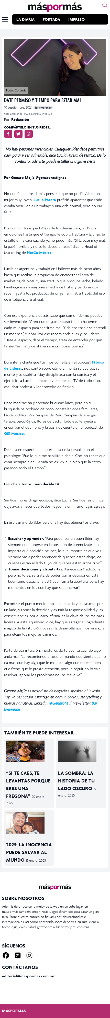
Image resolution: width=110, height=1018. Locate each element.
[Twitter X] (17, 955)
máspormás (14, 1010)
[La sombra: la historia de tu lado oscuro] (81, 751)
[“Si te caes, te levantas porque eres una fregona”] (29, 751)
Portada (51, 19)
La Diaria (25, 19)
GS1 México (14, 433)
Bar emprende (43, 107)
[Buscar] (105, 5)
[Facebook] (6, 955)
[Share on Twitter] (18, 134)
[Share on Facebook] (8, 134)
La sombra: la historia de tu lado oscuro (76, 780)
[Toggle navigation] (5, 19)
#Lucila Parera (32, 113)
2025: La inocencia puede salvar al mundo (29, 852)
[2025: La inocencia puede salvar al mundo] (29, 823)
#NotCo (47, 113)
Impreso (76, 19)
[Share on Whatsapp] (29, 134)
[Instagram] (29, 955)
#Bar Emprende (13, 113)
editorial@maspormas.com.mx (28, 976)
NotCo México (39, 252)
